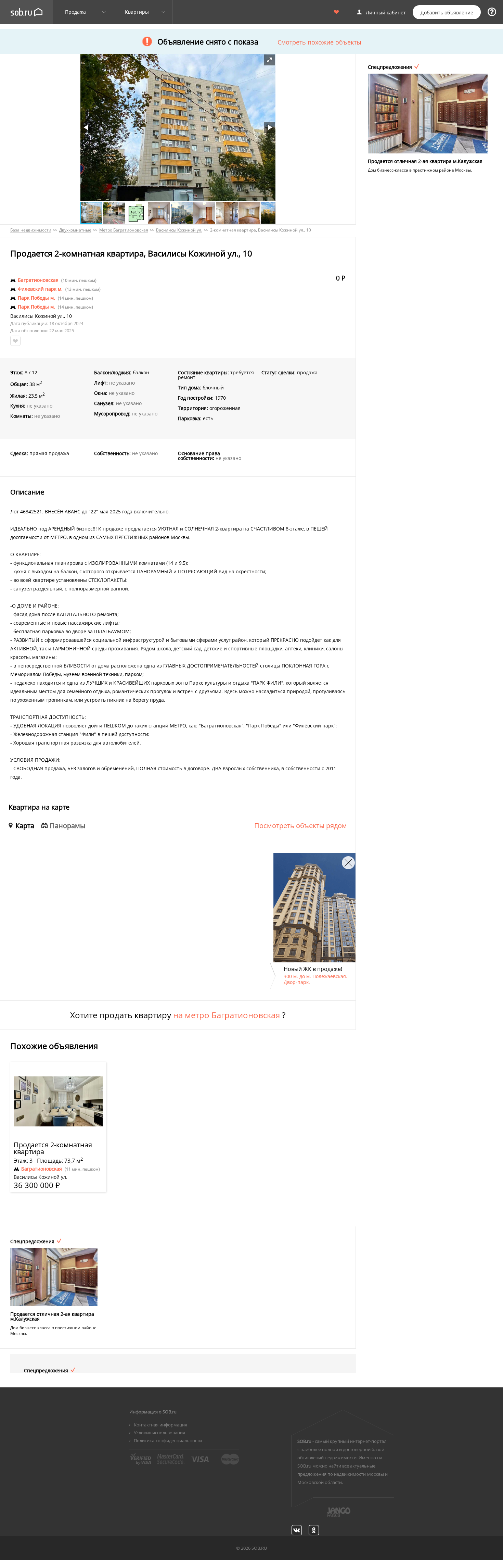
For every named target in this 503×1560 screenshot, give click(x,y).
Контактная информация (160, 1425)
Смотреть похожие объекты (319, 42)
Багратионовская (38, 280)
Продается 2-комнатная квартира (53, 1148)
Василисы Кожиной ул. (37, 316)
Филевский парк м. (40, 289)
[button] (269, 59)
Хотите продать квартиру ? (177, 1015)
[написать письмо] (325, 1515)
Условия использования (159, 1433)
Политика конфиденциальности (168, 1440)
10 (69, 316)
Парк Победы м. (36, 298)
